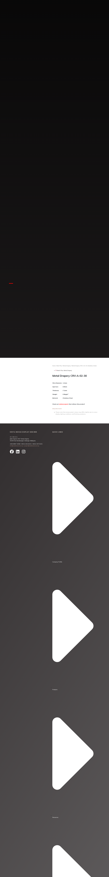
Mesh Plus (59, 366)
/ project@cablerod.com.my (31, 446)
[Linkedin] (18, 452)
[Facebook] (12, 452)
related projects (63, 404)
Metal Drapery (67, 366)
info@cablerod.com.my (16, 446)
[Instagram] (24, 452)
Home (54, 366)
